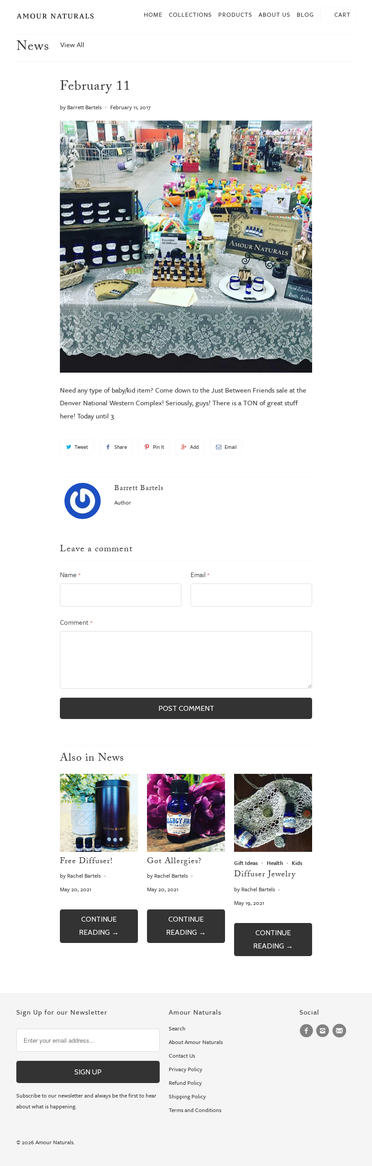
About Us (274, 14)
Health (275, 863)
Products (235, 14)
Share (120, 447)
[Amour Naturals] (55, 17)
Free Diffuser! (86, 862)
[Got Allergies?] (186, 849)
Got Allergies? (174, 862)
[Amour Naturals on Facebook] (307, 1031)
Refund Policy (185, 1083)
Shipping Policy (187, 1096)
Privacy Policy (185, 1069)
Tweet (81, 447)
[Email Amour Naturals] (341, 1031)
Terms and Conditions (195, 1110)
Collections (190, 14)
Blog (305, 14)
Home (153, 14)
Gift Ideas (246, 863)
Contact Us (182, 1055)
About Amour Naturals (196, 1042)
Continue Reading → (99, 926)
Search (177, 1028)
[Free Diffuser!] (99, 849)
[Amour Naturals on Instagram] (324, 1031)
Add (194, 447)
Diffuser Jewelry (265, 875)
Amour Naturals (54, 1142)
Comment (76, 622)
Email (231, 447)
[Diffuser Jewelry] (273, 849)
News (32, 47)
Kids (297, 863)
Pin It (158, 447)
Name (70, 574)
